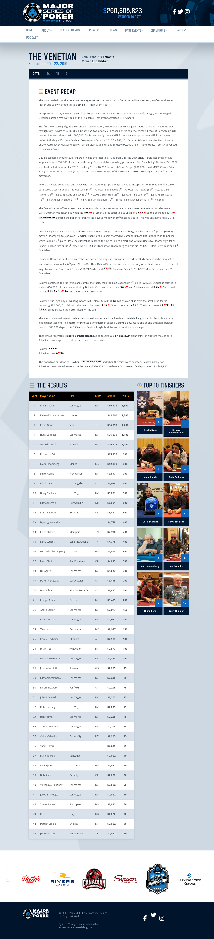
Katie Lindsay (48, 707)
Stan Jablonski (48, 512)
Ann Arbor (75, 648)
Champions (157, 31)
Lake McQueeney (79, 541)
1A (48, 74)
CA (96, 483)
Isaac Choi (46, 561)
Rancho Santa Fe (79, 590)
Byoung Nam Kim (50, 522)
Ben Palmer (47, 716)
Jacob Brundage (49, 794)
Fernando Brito (48, 454)
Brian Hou (45, 648)
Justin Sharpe (47, 532)
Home (29, 30)
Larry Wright (47, 541)
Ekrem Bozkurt (48, 687)
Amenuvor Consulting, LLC (76, 927)
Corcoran (75, 765)
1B (57, 74)
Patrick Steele (48, 823)
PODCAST (32, 38)
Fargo (73, 814)
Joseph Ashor (47, 600)
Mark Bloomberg (49, 463)
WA (97, 668)
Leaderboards (70, 30)
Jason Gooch (47, 425)
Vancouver (76, 755)
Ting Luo (45, 629)
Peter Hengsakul (50, 580)
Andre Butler (47, 609)
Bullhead (74, 512)
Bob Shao (45, 775)
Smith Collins (47, 473)
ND (97, 814)
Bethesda (75, 629)
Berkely (74, 775)
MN (97, 444)
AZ (96, 512)
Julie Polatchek (48, 697)
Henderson (76, 473)
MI (96, 600)
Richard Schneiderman (79, 335)
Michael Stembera (50, 677)
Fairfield (74, 687)
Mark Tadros (47, 755)
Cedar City (75, 736)
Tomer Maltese (49, 726)
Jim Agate (45, 570)
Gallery (181, 30)
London (74, 415)
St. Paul (74, 444)
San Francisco (77, 561)
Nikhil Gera (46, 483)
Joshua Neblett (48, 668)
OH (97, 502)
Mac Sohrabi (47, 590)
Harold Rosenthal (50, 658)
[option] (27, 879)
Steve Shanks (47, 804)
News (113, 30)
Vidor (73, 425)
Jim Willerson (47, 833)
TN (97, 532)
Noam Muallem (48, 619)
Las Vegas (75, 405)
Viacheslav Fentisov (51, 784)
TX (96, 425)
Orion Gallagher (49, 736)
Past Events (133, 31)
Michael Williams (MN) (52, 551)
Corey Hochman (49, 639)
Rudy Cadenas (48, 434)
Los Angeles (77, 483)
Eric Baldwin (100, 61)
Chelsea (74, 823)
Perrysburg (76, 502)
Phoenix (74, 639)
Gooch (117, 300)
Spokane (74, 668)
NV (96, 405)
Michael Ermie (48, 502)
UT (97, 736)
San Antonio (76, 833)
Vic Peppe (46, 765)
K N (42, 814)
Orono (73, 551)
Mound (73, 463)
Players (94, 30)
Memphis (75, 532)
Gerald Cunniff (48, 444)
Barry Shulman (48, 493)
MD (97, 629)
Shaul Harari (47, 746)
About (45, 31)
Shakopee (75, 804)
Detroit (74, 600)
